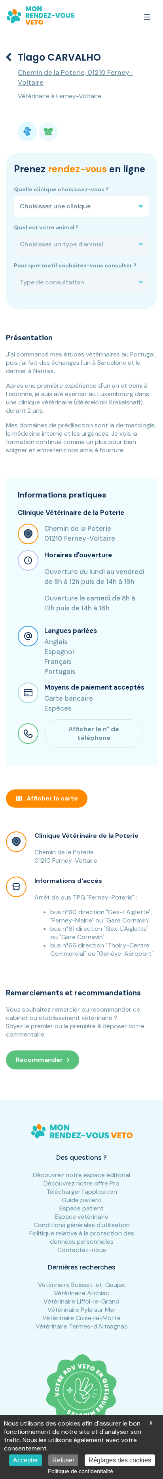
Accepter (25, 1460)
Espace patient (81, 1208)
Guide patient (82, 1200)
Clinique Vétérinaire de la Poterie (86, 835)
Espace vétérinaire (81, 1216)
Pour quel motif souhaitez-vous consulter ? (75, 265)
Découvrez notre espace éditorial (81, 1175)
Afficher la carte (52, 798)
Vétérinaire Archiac (81, 1293)
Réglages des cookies (120, 1460)
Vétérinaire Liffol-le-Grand (81, 1301)
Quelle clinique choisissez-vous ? (61, 189)
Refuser (63, 1460)
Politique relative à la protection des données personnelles (81, 1237)
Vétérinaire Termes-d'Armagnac (82, 1326)
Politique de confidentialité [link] (80, 1471)
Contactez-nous (81, 1250)
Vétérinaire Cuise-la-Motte (81, 1318)
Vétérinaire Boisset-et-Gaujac (81, 1285)
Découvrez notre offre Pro (81, 1183)
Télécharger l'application (81, 1191)
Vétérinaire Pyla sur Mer (81, 1310)
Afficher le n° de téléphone (93, 733)
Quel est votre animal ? (46, 227)
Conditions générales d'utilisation (82, 1225)
